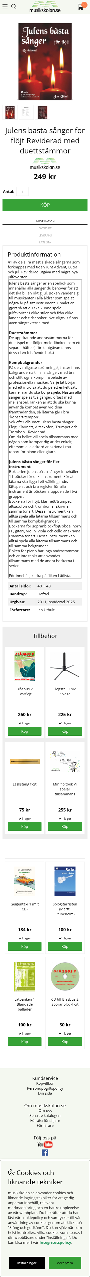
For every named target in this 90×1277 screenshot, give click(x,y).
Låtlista (45, 242)
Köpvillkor (45, 1083)
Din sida (45, 1093)
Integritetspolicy (55, 1242)
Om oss (45, 1110)
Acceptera (65, 1263)
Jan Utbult (46, 609)
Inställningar (26, 1263)
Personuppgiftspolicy (45, 1088)
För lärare (45, 1125)
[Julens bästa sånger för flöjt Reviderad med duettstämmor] (45, 99)
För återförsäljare (45, 1120)
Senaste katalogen (45, 1115)
